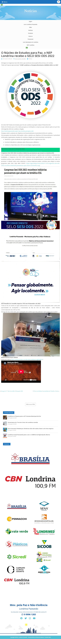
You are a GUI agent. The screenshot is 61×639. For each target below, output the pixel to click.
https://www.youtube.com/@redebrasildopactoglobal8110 (27, 359)
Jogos (30, 21)
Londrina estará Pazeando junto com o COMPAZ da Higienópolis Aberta (29, 434)
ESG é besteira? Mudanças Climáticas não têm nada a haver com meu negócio (30, 428)
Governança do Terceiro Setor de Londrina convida (23, 422)
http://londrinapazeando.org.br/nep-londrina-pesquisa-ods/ (17, 131)
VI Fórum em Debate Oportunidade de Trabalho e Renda (45, 391)
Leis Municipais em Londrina (30, 42)
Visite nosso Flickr (30, 404)
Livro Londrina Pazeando (30, 24)
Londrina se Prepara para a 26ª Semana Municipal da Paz (24, 416)
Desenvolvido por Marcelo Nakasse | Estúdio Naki (39, 637)
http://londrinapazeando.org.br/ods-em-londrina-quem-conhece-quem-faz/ (21, 151)
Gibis (30, 27)
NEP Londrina (30, 45)
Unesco (30, 36)
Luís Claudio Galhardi (7, 59)
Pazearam (30, 39)
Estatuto (30, 33)
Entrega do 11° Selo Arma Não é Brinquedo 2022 (12, 391)
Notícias (30, 30)
